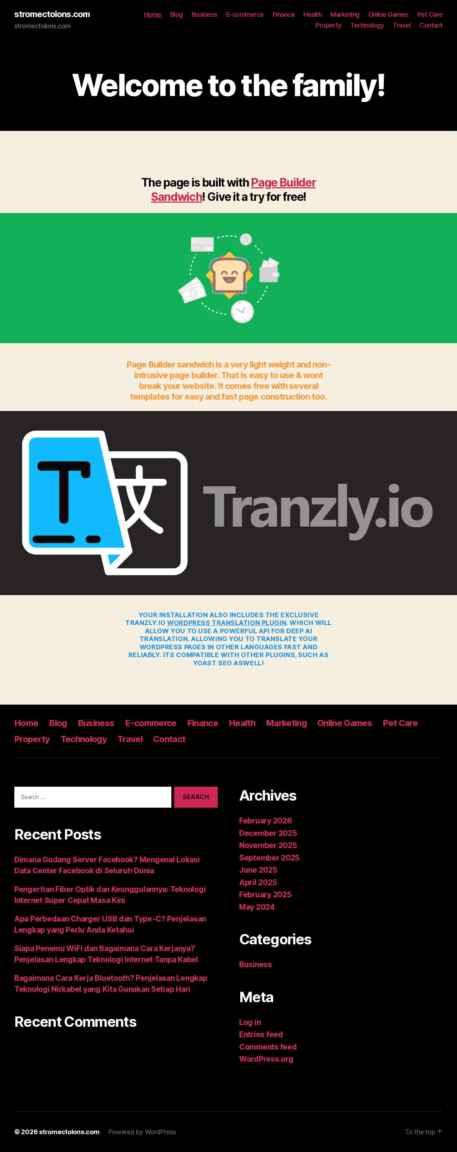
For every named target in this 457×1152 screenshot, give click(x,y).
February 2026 (265, 820)
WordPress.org (266, 1059)
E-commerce (245, 14)
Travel (402, 25)
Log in (250, 1022)
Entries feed (261, 1034)
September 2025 (269, 857)
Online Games (388, 14)
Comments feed (268, 1046)
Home (152, 14)
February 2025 (265, 894)
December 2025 (268, 833)
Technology (367, 25)
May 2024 (257, 907)
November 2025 (268, 845)
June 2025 (258, 870)
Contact (431, 25)
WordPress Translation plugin (226, 622)
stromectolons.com (52, 14)
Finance (284, 14)
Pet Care (430, 14)
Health (312, 14)
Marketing (345, 14)
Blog (176, 14)
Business (204, 14)
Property (328, 25)
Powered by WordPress (142, 1132)
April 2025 (258, 882)
